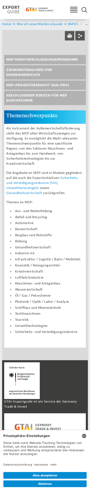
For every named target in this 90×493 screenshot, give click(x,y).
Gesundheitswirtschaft (24, 193)
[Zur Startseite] (28, 9)
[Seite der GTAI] (45, 427)
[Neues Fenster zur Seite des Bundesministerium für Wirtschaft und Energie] (22, 380)
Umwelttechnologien (22, 188)
